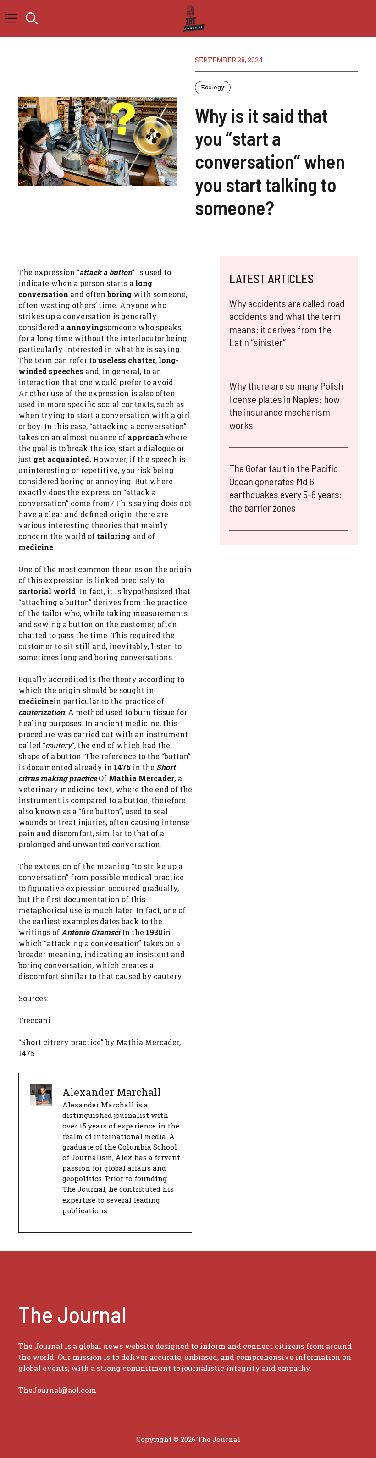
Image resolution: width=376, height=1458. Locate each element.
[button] (31, 18)
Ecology (213, 87)
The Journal (218, 1439)
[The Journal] (192, 18)
